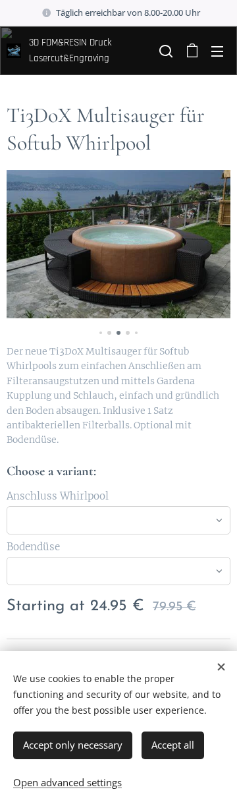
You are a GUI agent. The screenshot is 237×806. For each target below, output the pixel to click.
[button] (164, 50)
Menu (217, 51)
